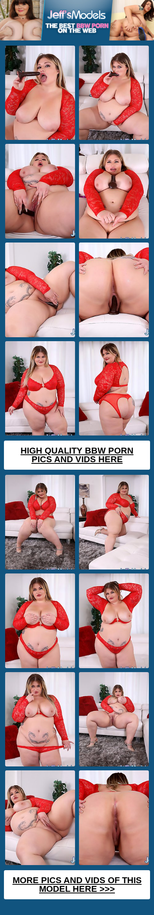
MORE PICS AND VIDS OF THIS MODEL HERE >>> (77, 884)
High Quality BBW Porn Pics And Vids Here (77, 455)
